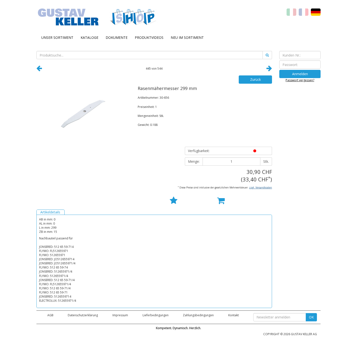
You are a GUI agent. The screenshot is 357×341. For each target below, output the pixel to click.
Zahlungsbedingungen (198, 315)
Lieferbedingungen (156, 315)
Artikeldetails (50, 212)
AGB (50, 315)
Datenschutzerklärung (83, 315)
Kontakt (233, 315)
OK (311, 317)
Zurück (255, 79)
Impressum (120, 315)
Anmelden (300, 74)
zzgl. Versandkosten (260, 187)
